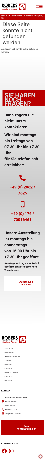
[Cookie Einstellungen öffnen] (40, 457)
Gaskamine (8, 360)
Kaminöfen (8, 364)
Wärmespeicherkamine (12, 356)
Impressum (8, 380)
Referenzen (8, 368)
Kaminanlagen (9, 352)
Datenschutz (8, 376)
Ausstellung (8, 348)
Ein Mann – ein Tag (11, 372)
